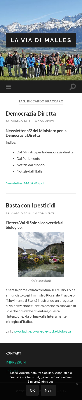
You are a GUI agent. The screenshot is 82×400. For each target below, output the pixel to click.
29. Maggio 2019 (18, 213)
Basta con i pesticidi (31, 205)
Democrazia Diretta (31, 113)
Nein (48, 390)
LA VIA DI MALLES (41, 40)
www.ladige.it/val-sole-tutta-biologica (42, 331)
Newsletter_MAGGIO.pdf (25, 183)
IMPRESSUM (16, 362)
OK (32, 390)
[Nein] (76, 384)
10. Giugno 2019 (18, 121)
